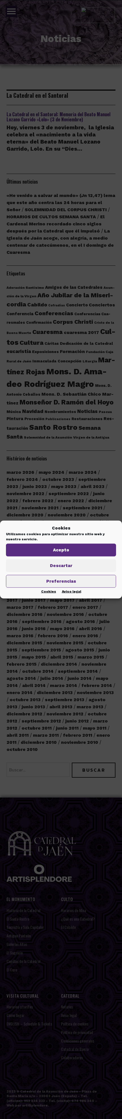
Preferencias (61, 581)
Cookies (48, 591)
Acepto (61, 550)
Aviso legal (71, 591)
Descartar (61, 565)
